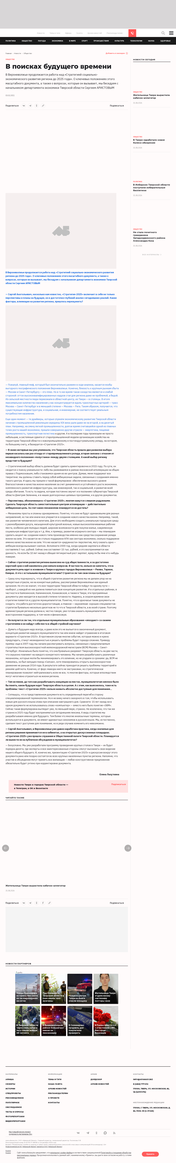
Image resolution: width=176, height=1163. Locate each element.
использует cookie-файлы (61, 1153)
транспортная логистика (41, 433)
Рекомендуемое (15, 1098)
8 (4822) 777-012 (132, 33)
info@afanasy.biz (143, 1079)
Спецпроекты (13, 1093)
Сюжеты (10, 1084)
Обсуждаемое (14, 1107)
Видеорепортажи (15, 1121)
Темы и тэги (54, 33)
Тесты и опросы (15, 1112)
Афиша (68, 33)
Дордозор (96, 1079)
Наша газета (55, 1084)
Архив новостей (94, 33)
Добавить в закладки (115, 53)
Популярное (12, 1102)
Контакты (54, 1102)
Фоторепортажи (15, 1116)
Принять (150, 1154)
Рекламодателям (115, 33)
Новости (41, 33)
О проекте (53, 1098)
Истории (10, 1088)
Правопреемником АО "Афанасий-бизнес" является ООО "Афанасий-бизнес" (34, 1147)
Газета (79, 33)
